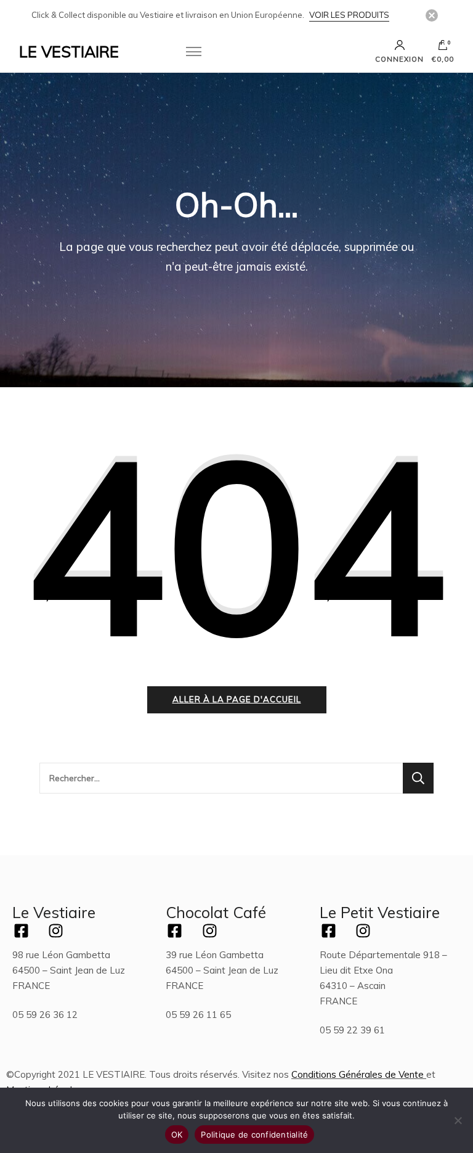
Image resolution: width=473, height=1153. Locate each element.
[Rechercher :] (221, 778)
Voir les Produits (349, 15)
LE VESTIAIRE (69, 51)
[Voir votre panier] (443, 48)
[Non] (457, 1120)
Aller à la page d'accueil (236, 699)
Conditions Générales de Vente (357, 1074)
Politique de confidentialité (254, 1134)
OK (177, 1134)
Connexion (399, 59)
